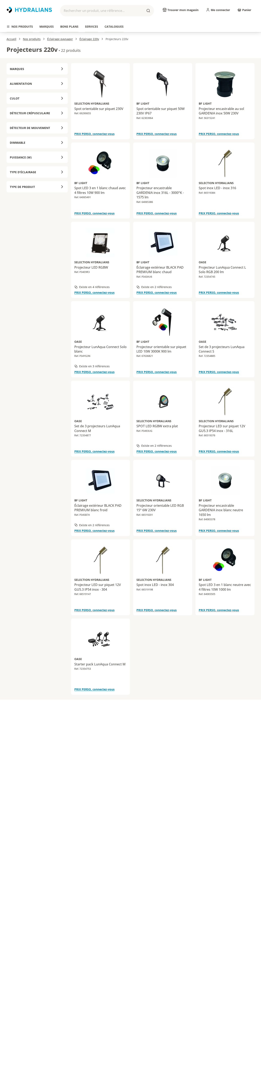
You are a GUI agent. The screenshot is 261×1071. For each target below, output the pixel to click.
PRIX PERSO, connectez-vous (94, 134)
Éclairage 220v (89, 39)
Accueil (11, 39)
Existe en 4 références (94, 287)
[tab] (20, 26)
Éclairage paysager (60, 39)
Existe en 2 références (156, 287)
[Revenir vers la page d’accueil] (29, 10)
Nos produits (32, 39)
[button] (107, 10)
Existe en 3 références (94, 366)
